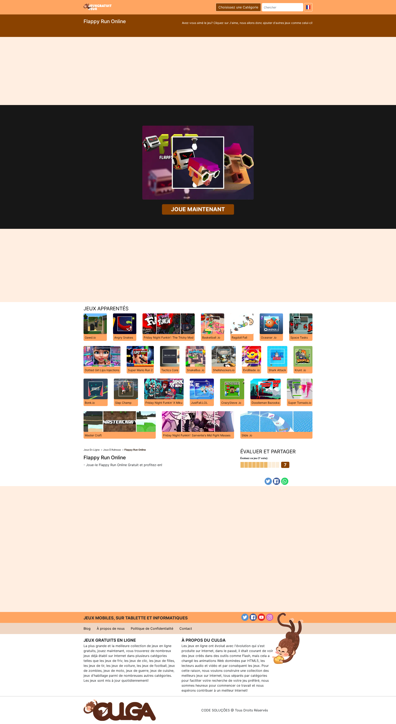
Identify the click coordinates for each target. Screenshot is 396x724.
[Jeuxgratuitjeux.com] (98, 7)
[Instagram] (269, 617)
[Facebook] (276, 481)
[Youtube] (261, 617)
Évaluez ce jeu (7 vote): (254, 458)
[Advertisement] (198, 71)
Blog (87, 628)
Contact (185, 628)
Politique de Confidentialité (152, 628)
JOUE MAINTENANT (198, 209)
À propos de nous (111, 628)
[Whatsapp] (284, 481)
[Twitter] (268, 481)
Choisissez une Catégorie (238, 7)
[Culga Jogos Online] (120, 710)
